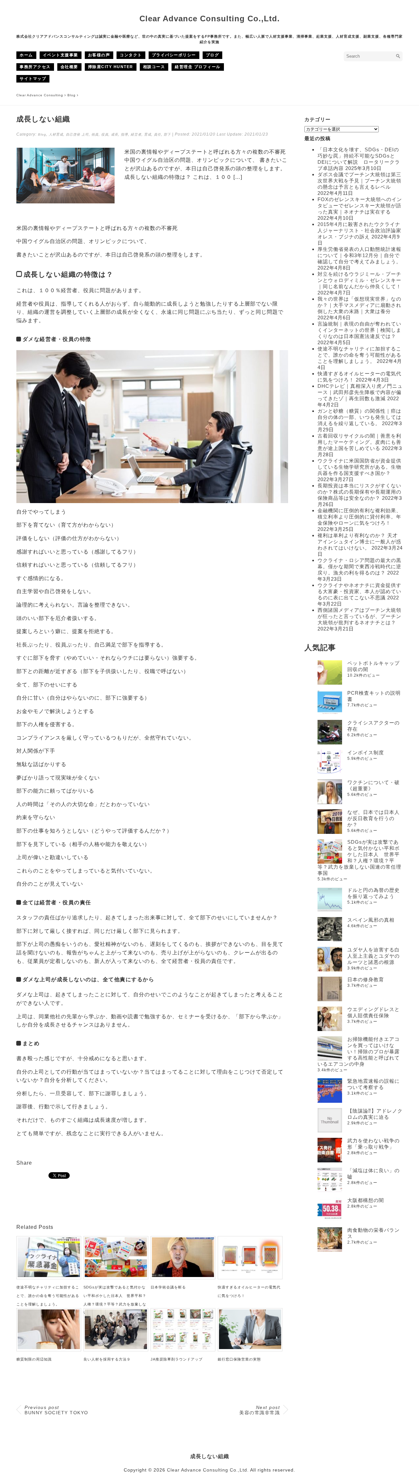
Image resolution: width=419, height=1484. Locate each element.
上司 (85, 134)
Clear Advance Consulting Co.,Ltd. (209, 18)
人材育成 (56, 134)
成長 (114, 134)
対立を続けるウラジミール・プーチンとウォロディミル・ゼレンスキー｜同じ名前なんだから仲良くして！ (359, 280)
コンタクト (131, 55)
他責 (95, 134)
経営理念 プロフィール (198, 67)
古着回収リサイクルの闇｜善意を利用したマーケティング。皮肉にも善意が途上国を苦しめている (359, 442)
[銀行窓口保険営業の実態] (250, 1347)
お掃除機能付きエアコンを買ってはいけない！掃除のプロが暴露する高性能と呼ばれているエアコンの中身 (359, 1051)
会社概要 (69, 67)
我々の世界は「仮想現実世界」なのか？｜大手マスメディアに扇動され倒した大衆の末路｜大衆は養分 (359, 305)
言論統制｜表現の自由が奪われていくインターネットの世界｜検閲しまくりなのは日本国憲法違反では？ (359, 330)
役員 (104, 134)
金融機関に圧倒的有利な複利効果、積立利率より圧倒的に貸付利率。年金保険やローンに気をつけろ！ (359, 517)
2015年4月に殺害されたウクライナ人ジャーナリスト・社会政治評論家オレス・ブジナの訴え (359, 230)
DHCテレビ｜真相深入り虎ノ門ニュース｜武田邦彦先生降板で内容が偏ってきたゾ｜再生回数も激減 (360, 392)
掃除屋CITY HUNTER (110, 67)
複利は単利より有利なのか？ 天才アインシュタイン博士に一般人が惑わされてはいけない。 (359, 542)
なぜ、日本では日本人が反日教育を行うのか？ (373, 818)
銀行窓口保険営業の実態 (239, 1359)
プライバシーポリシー (174, 55)
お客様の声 (99, 55)
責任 (157, 134)
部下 (167, 134)
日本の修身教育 (365, 979)
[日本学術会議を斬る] (183, 1275)
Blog (42, 134)
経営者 (136, 134)
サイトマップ (33, 78)
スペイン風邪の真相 (370, 920)
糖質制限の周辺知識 (34, 1359)
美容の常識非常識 (259, 1410)
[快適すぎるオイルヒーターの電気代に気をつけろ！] (250, 1275)
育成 (147, 134)
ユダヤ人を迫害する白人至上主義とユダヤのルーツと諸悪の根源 (373, 956)
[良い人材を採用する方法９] (116, 1347)
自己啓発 (73, 134)
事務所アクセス (35, 67)
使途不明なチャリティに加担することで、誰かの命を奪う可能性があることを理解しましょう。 (47, 1295)
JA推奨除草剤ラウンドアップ (177, 1359)
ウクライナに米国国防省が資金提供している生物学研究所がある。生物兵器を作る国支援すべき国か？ (359, 467)
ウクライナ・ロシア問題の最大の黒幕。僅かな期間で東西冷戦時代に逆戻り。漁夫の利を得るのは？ (359, 566)
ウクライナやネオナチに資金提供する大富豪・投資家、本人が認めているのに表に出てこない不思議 (359, 591)
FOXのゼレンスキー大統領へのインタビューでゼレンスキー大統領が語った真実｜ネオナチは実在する (360, 206)
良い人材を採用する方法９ (107, 1359)
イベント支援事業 (60, 55)
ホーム (26, 55)
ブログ (212, 55)
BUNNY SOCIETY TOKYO (56, 1410)
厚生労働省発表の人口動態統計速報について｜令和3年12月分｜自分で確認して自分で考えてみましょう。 (359, 255)
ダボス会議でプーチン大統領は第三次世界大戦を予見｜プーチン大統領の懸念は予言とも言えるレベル (359, 181)
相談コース (154, 67)
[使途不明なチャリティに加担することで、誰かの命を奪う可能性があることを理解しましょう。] (49, 1275)
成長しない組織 (209, 1456)
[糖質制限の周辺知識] (49, 1347)
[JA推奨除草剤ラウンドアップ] (183, 1347)
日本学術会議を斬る (168, 1287)
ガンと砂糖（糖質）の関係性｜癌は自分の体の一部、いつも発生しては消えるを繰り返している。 (359, 417)
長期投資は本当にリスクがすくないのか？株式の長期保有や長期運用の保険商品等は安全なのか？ (359, 492)
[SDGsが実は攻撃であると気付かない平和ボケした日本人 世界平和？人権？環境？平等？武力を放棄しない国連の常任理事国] (116, 1275)
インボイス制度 (365, 752)
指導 (124, 134)
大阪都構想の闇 (365, 1200)
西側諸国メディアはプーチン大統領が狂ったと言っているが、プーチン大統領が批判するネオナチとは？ (359, 616)
